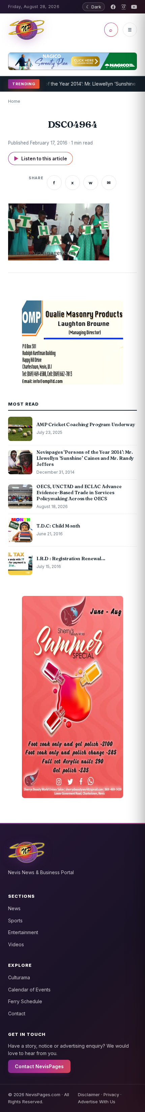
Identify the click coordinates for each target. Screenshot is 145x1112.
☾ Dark (93, 6)
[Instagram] (123, 7)
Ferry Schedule (25, 1001)
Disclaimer (89, 1094)
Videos (16, 944)
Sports (15, 920)
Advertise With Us (96, 1101)
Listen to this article (40, 158)
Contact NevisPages (39, 1066)
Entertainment (23, 932)
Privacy (111, 1094)
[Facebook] (113, 7)
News (14, 908)
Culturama (19, 977)
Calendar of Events (29, 989)
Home (14, 101)
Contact (16, 1013)
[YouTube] (134, 7)
